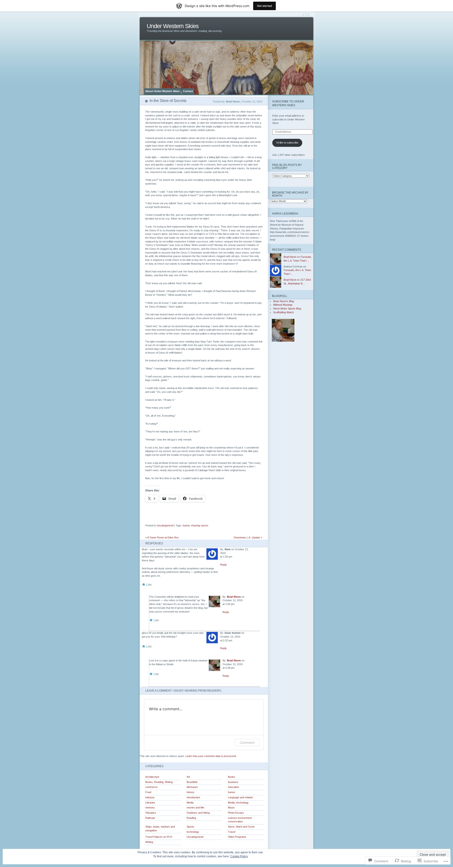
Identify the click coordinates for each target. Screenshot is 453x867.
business (233, 782)
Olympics (150, 812)
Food (148, 792)
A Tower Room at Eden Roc (163, 537)
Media (190, 802)
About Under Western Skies (162, 91)
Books (231, 776)
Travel (231, 831)
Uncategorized (165, 525)
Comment (247, 742)
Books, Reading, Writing (159, 782)
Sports (190, 826)
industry (150, 797)
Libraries (150, 802)
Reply (223, 564)
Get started (264, 6)
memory (150, 807)
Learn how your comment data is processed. (211, 756)
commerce (151, 787)
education (233, 787)
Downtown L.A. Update (247, 537)
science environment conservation (240, 819)
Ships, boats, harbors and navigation (160, 828)
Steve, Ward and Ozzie (241, 826)
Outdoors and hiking (198, 812)
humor (186, 525)
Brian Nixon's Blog (283, 301)
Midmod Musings (283, 304)
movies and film (195, 807)
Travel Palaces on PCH (158, 836)
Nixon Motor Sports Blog (287, 308)
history (190, 792)
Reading (191, 817)
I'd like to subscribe (287, 142)
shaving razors (199, 525)
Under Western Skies (173, 26)
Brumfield (192, 782)
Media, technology (238, 802)
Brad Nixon (234, 596)
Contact (188, 91)
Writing (149, 842)
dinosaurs (192, 787)
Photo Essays (236, 812)
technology (193, 831)
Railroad (150, 817)
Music (231, 807)
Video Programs (237, 836)
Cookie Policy (239, 856)
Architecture (152, 776)
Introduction (193, 797)
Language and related (240, 797)
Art (188, 776)
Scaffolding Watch (283, 312)
